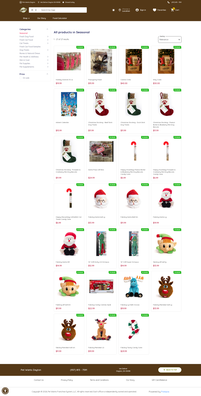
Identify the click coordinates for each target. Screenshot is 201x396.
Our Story (41, 18)
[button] (5, 391)
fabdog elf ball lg (159, 262)
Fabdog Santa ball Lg (96, 217)
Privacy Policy (67, 380)
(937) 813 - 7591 (176, 2)
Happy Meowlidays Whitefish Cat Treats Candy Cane (68, 218)
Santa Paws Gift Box (96, 170)
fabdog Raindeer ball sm (65, 347)
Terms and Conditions (99, 380)
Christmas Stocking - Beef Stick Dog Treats (100, 123)
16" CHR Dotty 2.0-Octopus (98, 262)
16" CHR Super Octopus (130, 262)
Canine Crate (126, 80)
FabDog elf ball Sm (63, 305)
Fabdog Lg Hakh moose (130, 305)
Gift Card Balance (159, 380)
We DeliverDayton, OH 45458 (123, 370)
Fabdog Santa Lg (160, 217)
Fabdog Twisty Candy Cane (131, 347)
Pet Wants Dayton (28, 2)
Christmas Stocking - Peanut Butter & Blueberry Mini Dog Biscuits (164, 124)
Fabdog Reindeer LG (96, 347)
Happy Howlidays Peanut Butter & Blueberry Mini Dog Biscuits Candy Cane (133, 172)
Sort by (162, 36)
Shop (25, 18)
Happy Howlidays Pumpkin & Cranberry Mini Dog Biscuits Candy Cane (164, 172)
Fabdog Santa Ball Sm (129, 217)
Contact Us (39, 380)
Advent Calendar (62, 122)
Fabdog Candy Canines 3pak (99, 305)
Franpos (165, 391)
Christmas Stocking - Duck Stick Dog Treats (133, 123)
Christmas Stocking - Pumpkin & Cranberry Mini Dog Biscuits (68, 171)
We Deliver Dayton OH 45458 (50, 2)
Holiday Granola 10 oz (64, 80)
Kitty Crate (157, 80)
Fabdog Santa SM (63, 262)
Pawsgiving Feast (95, 80)
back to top (171, 370)
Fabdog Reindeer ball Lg (162, 305)
